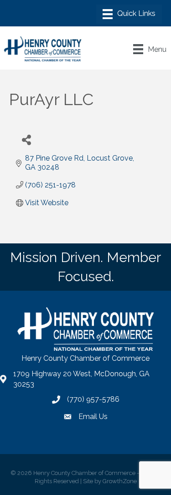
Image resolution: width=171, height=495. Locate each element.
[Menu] (129, 14)
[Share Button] (26, 139)
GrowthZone (120, 481)
